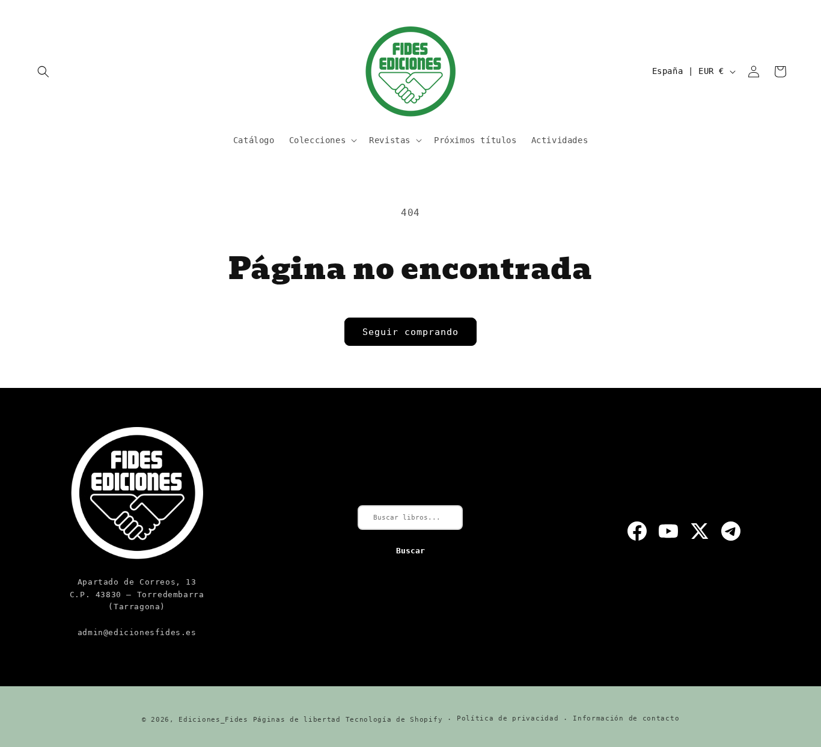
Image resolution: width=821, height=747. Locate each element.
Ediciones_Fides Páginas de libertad (260, 720)
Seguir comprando (410, 332)
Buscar (410, 550)
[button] (43, 71)
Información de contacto (626, 719)
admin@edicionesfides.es (137, 632)
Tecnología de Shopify (394, 720)
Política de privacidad (507, 719)
